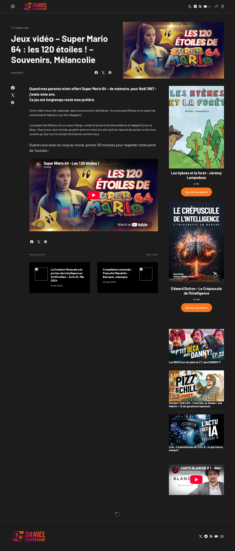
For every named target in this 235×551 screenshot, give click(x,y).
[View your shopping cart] (222, 6)
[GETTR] (200, 6)
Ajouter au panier (196, 192)
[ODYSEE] (222, 536)
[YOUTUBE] (216, 536)
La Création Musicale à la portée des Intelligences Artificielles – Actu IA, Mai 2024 (67, 275)
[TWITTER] (189, 6)
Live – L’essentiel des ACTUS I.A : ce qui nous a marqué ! (196, 448)
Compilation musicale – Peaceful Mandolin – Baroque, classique (118, 273)
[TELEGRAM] (195, 6)
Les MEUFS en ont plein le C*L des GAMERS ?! (195, 362)
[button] (13, 6)
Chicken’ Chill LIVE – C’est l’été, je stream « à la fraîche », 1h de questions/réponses (195, 404)
